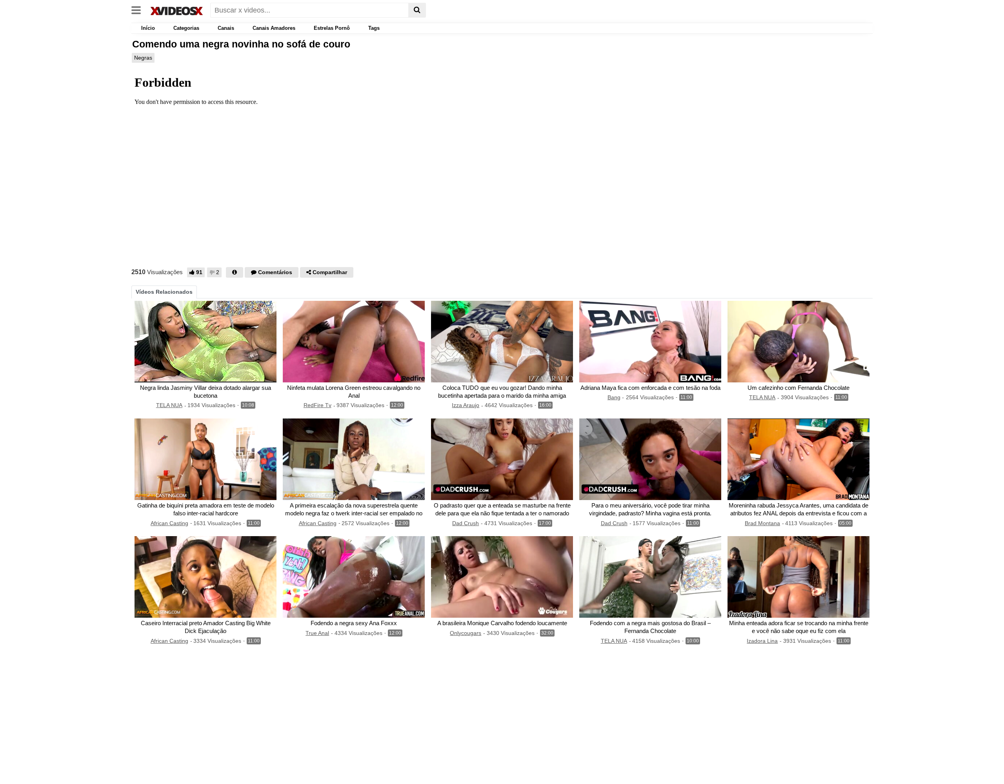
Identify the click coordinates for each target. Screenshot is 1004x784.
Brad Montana (762, 523)
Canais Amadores (274, 28)
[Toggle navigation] (139, 9)
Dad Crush (465, 523)
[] (417, 10)
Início (147, 28)
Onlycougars (465, 633)
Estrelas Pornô (332, 28)
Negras (143, 58)
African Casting (169, 523)
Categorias (186, 28)
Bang (613, 397)
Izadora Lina (762, 641)
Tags (374, 28)
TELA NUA (169, 405)
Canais (226, 28)
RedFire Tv (317, 405)
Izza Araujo (465, 405)
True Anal (317, 633)
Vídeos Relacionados (164, 292)
